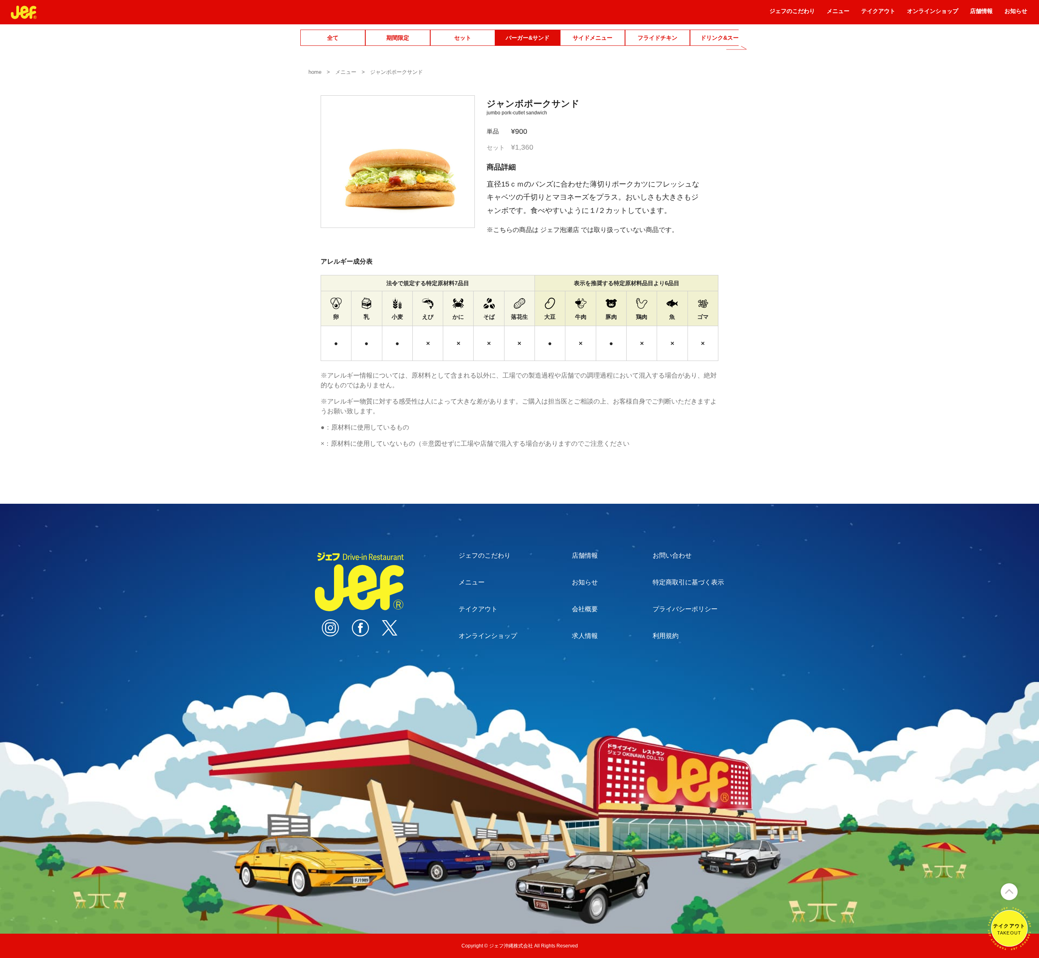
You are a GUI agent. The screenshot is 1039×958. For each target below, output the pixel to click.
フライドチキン (657, 37)
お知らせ (1016, 13)
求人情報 (585, 635)
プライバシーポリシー (685, 609)
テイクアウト (878, 13)
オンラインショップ (932, 13)
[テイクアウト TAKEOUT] (1009, 946)
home (314, 72)
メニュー (838, 13)
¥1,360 (510, 147)
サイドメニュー (592, 37)
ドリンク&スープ (722, 37)
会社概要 (585, 609)
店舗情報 (981, 13)
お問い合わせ (672, 555)
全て (332, 37)
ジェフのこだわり (792, 13)
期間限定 (397, 37)
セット (462, 37)
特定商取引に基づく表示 (688, 582)
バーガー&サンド (528, 37)
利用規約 (666, 635)
